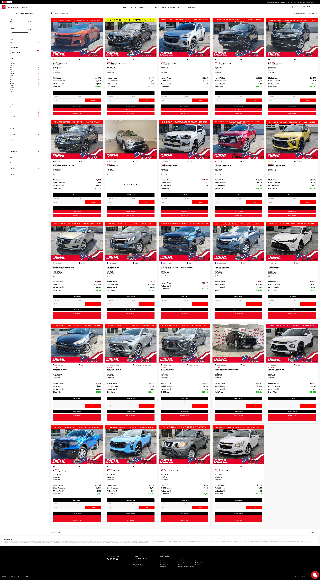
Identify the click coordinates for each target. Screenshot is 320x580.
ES (10, 2)
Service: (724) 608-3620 (286, 2)
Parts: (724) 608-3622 (299, 2)
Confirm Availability (76, 106)
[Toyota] (4, 7)
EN (5, 2)
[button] (101, 37)
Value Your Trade (77, 113)
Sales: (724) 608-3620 (273, 2)
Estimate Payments (76, 109)
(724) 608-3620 (304, 6)
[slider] (11, 24)
